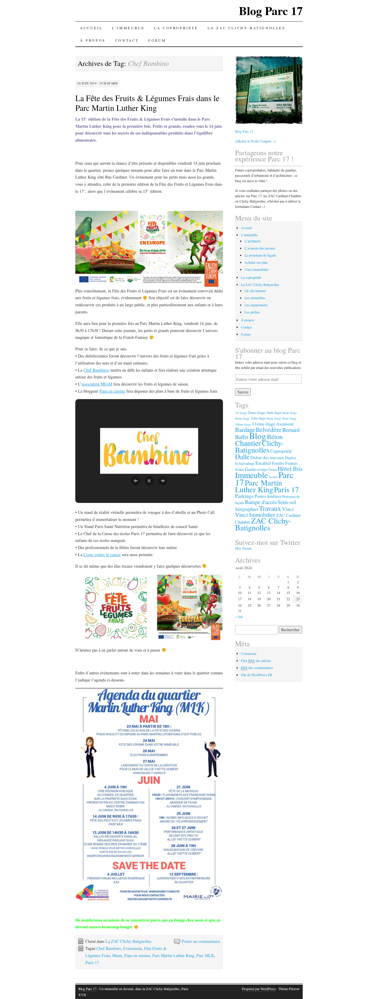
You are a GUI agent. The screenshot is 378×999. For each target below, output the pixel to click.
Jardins (273, 477)
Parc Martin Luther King (173, 955)
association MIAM (97, 384)
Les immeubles (255, 297)
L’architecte (252, 241)
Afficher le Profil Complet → (255, 141)
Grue (272, 469)
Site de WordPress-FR (256, 674)
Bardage (245, 429)
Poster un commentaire (201, 941)
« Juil (239, 616)
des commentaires (257, 667)
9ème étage (289, 418)
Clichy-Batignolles (259, 446)
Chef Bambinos (96, 370)
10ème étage (243, 424)
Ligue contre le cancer (102, 554)
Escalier (263, 463)
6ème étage (242, 418)
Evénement (132, 948)
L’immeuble (128, 27)
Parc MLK (205, 955)
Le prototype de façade (260, 255)
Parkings (244, 496)
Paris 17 (92, 962)
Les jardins (252, 312)
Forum (157, 40)
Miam (117, 955)
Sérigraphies (246, 509)
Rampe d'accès (261, 502)
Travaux (270, 508)
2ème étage (256, 412)
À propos (93, 40)
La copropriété (176, 27)
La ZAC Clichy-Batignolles (247, 27)
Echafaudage (245, 463)
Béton (275, 436)
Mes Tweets (243, 548)
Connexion (248, 653)
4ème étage (289, 413)
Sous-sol (287, 502)
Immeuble (251, 474)
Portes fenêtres (268, 496)
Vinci (288, 509)
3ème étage (273, 412)
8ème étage (274, 418)
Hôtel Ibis (290, 468)
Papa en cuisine (112, 391)
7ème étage (258, 418)
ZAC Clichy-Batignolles (263, 523)
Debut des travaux (267, 457)
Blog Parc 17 (271, 10)
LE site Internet (255, 290)
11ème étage (263, 423)
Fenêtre (278, 463)
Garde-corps (256, 469)
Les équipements (256, 304)
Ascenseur (285, 424)
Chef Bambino (109, 948)
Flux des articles (256, 660)
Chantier (248, 443)
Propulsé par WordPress (259, 988)
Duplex (290, 457)
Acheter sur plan (256, 262)
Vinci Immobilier (256, 269)
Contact (127, 40)
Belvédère (268, 429)
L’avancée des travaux (260, 248)
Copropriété (281, 451)
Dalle (242, 456)
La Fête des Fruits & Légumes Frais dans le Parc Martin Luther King (147, 102)
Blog (257, 435)
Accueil (91, 27)
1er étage (241, 413)
